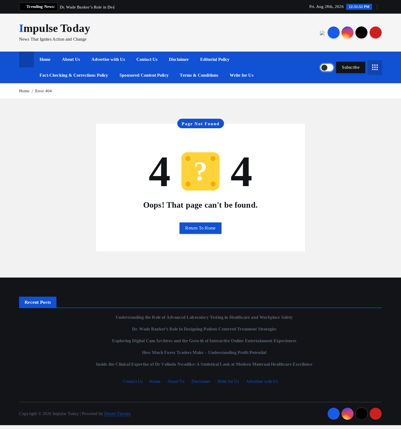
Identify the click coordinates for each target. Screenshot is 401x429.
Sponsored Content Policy (144, 75)
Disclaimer (179, 59)
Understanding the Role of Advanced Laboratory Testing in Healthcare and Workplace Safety (204, 317)
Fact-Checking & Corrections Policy (74, 75)
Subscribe (351, 67)
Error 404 (43, 91)
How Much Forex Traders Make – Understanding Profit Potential (204, 352)
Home (45, 59)
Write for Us (241, 75)
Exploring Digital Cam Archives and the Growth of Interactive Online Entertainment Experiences (204, 340)
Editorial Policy (215, 59)
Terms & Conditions (199, 75)
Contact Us (147, 59)
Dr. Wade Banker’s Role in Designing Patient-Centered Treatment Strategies (204, 329)
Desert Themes (117, 413)
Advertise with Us (108, 59)
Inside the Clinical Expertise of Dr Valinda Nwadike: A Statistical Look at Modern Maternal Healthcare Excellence (204, 364)
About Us (71, 59)
